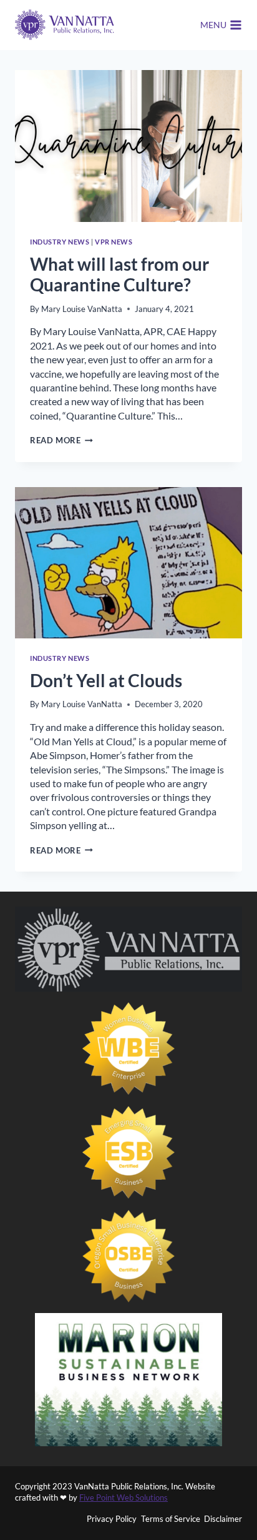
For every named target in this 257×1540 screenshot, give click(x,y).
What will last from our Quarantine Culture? (119, 274)
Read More (61, 440)
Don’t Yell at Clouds (106, 680)
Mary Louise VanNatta (81, 309)
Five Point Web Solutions (123, 1497)
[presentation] (128, 146)
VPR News (113, 242)
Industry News (59, 242)
